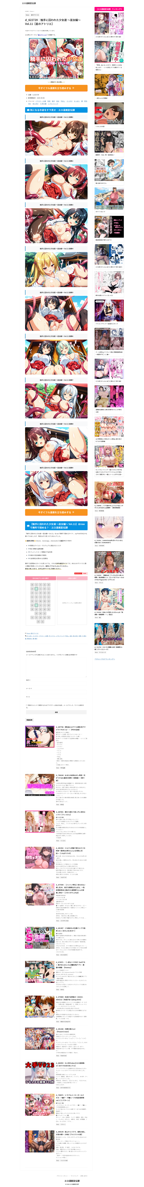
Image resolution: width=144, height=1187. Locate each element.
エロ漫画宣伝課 (29, 3)
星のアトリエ (42, 35)
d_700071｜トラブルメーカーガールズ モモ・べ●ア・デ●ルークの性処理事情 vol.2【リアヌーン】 (70, 1097)
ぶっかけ (69, 101)
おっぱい (77, 101)
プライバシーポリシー (62, 1176)
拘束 (49, 101)
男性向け (29, 638)
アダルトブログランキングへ (105, 659)
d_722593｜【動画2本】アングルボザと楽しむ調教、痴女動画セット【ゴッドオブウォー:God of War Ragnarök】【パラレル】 (109, 577)
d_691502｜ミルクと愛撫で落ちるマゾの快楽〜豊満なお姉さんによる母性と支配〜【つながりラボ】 (70, 850)
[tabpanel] (56, 603)
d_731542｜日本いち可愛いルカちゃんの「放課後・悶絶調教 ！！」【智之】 (109, 613)
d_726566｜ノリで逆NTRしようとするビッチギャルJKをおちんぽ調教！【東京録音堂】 (109, 506)
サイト (28, 697)
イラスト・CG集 (40, 101)
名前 (28, 680)
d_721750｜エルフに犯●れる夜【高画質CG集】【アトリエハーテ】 (108, 648)
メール (29, 688)
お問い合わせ (83, 1176)
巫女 (57, 101)
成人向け (35, 104)
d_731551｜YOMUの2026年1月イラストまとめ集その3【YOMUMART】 (109, 541)
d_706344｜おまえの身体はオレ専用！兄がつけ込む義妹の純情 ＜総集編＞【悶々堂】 (70, 778)
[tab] (40, 578)
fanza (28, 633)
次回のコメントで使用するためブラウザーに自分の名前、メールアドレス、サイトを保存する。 (55, 706)
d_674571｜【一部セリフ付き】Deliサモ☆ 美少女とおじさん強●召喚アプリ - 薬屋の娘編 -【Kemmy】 (70, 965)
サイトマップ (74, 1176)
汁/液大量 (43, 104)
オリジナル (52, 636)
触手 (53, 101)
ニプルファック (53, 104)
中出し (63, 101)
